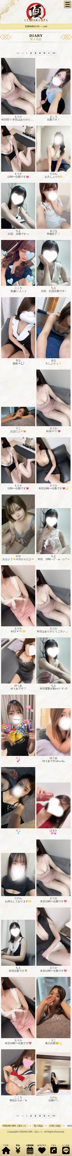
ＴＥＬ (54, 1145)
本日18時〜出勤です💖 (18, 1043)
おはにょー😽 (18, 431)
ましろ (53, 116)
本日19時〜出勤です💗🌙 (53, 488)
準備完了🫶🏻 (53, 233)
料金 (18, 1145)
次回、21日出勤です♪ (53, 291)
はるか (53, 830)
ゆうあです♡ (18, 688)
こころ (18, 287)
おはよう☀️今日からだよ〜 (18, 559)
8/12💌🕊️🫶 (18, 631)
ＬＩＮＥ (66, 1145)
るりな (53, 230)
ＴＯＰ (6, 1145)
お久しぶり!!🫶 (53, 176)
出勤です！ (53, 119)
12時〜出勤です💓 (18, 176)
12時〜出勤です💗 (18, 488)
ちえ (18, 230)
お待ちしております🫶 (18, 901)
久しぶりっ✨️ (53, 363)
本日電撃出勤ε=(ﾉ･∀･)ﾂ (53, 688)
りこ (18, 428)
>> (53, 53)
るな (18, 360)
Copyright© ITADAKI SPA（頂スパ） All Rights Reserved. (36, 1131)
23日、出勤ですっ (18, 233)
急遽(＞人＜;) (18, 291)
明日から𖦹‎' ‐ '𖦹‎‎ (18, 1100)
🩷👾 (53, 833)
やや (18, 556)
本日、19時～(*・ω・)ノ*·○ (53, 559)
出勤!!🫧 (53, 1100)
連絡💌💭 (18, 363)
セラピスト (42, 1145)
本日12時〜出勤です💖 (53, 970)
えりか (18, 116)
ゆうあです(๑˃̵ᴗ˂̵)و (53, 760)
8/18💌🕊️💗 (53, 431)
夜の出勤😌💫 (53, 1043)
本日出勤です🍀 (18, 970)
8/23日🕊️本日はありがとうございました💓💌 (28, 119)
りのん (53, 173)
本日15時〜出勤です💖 (53, 901)
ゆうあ (18, 685)
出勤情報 (30, 1145)
